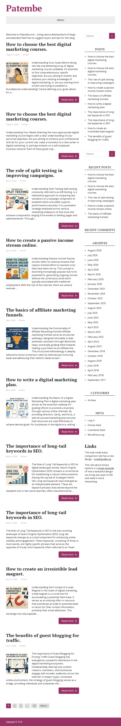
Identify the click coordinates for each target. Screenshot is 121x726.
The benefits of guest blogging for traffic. (42, 637)
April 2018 (93, 370)
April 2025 (93, 327)
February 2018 (96, 375)
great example (106, 468)
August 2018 (95, 360)
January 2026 (95, 284)
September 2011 (97, 380)
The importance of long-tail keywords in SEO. (36, 448)
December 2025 (96, 288)
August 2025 (95, 308)
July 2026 (93, 255)
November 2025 (96, 293)
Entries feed (94, 425)
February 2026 (96, 279)
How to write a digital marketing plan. (41, 382)
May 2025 (93, 322)
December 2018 (96, 351)
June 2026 (93, 260)
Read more (67, 99)
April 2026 (93, 269)
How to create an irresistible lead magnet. (41, 571)
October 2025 (95, 298)
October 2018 (95, 356)
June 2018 (93, 365)
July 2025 (93, 313)
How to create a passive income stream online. (39, 242)
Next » (44, 705)
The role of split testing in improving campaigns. (34, 172)
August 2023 (95, 346)
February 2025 (96, 336)
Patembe (24, 8)
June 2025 (93, 317)
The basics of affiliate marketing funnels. (41, 312)
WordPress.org (96, 434)
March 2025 (94, 332)
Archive (26, 54)
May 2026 (93, 264)
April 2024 (93, 341)
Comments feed (96, 430)
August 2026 (95, 250)
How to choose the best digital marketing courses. (38, 46)
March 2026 (94, 274)
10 (34, 705)
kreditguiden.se (102, 459)
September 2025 (97, 303)
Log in (91, 420)
